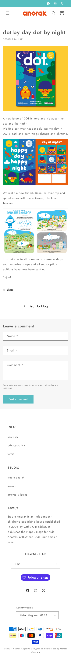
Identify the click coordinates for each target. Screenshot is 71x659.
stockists (13, 437)
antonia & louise (17, 495)
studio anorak (16, 477)
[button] (7, 13)
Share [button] (10, 290)
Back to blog (38, 306)
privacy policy (16, 445)
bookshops (35, 259)
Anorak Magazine (21, 648)
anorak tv (13, 486)
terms (11, 454)
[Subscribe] (56, 564)
